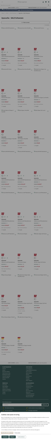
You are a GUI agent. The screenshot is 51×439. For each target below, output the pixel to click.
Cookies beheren (21, 437)
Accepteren (5, 437)
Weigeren (12, 437)
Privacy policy (17, 432)
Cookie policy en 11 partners (7, 432)
